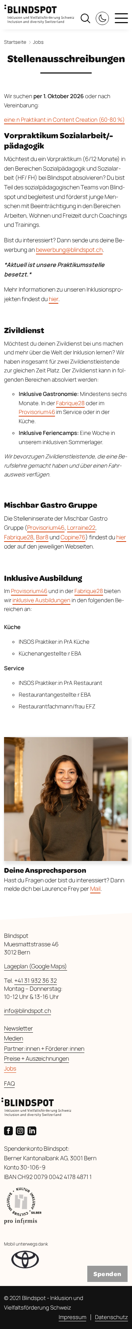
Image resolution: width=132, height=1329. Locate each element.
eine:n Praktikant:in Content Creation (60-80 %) (64, 120)
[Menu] (121, 19)
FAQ (9, 1083)
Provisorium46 (37, 412)
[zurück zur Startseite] (39, 11)
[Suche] (85, 18)
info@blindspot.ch (27, 1011)
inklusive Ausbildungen (41, 600)
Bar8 (42, 537)
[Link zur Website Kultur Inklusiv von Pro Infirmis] (66, 1205)
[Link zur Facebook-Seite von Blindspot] (10, 1130)
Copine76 (72, 537)
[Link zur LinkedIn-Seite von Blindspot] (33, 1130)
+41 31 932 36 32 (35, 980)
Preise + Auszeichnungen (36, 1058)
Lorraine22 (81, 528)
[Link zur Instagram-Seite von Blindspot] (21, 1130)
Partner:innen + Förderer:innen (44, 1048)
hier (53, 299)
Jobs (10, 1068)
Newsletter (18, 1028)
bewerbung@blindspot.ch (69, 250)
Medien (13, 1038)
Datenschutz (111, 1317)
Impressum (72, 1317)
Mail (95, 889)
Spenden (107, 1273)
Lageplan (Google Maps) (35, 966)
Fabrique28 (70, 403)
